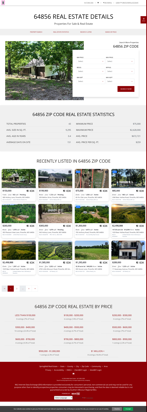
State (62, 366)
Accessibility (59, 370)
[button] (144, 19)
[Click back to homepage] (2, 2)
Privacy (48, 370)
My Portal (108, 3)
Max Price (109, 57)
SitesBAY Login (96, 370)
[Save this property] (33, 172)
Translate (89, 398)
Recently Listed (86, 32)
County (70, 366)
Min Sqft (80, 77)
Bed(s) (79, 67)
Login (118, 3)
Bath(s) (108, 67)
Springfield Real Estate (48, 366)
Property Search (36, 32)
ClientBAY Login (80, 370)
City (77, 366)
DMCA (69, 370)
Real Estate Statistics (61, 32)
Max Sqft (109, 77)
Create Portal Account (130, 3)
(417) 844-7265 (88, 3)
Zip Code (85, 366)
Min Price (80, 57)
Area (106, 366)
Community (96, 366)
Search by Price (110, 32)
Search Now (126, 89)
